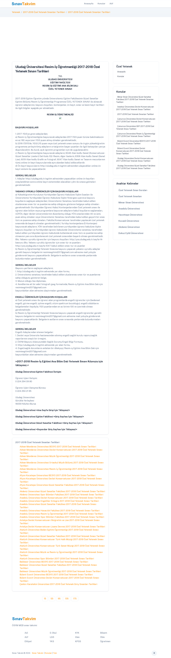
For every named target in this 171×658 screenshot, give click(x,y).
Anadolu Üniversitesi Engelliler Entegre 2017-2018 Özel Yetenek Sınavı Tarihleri (59, 501)
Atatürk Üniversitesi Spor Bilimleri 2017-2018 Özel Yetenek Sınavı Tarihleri (57, 558)
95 (59, 598)
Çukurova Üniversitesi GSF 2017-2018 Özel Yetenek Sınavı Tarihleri (135, 127)
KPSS (78, 641)
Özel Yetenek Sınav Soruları (132, 190)
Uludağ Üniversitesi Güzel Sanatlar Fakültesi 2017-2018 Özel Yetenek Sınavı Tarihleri (135, 167)
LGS (52, 637)
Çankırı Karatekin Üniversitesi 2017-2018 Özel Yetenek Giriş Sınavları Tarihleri (58, 584)
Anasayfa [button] (88, 3)
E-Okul (53, 633)
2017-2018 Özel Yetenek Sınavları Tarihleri (44, 12)
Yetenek (16, 12)
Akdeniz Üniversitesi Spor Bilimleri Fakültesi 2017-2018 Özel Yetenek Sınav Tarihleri (61, 494)
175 (75, 598)
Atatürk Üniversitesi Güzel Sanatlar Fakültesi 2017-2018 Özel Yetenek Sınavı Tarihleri (62, 536)
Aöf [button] (111, 3)
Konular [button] (101, 3)
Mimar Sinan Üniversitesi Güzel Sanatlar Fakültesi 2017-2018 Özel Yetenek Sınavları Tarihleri (134, 99)
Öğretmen (105, 641)
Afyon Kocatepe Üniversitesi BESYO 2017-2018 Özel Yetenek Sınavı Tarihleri (57, 475)
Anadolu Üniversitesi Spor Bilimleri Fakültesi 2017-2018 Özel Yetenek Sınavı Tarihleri (62, 517)
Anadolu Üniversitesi (129, 208)
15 (45, 598)
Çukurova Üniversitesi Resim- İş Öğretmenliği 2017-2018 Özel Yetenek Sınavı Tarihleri (135, 135)
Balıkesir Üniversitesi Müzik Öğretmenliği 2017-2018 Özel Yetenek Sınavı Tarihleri (60, 571)
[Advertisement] (85, 37)
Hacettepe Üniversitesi (130, 215)
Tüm (55, 653)
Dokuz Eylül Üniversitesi (130, 233)
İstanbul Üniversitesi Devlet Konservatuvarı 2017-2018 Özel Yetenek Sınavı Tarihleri (135, 108)
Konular (120, 76)
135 (67, 598)
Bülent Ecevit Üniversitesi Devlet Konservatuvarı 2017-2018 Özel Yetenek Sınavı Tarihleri (133, 151)
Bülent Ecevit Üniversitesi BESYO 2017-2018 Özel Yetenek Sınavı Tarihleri (56, 574)
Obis (102, 637)
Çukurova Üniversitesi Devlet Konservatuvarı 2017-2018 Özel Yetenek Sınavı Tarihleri (135, 120)
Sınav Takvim (37, 653)
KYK (77, 633)
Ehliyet (28, 641)
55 (52, 598)
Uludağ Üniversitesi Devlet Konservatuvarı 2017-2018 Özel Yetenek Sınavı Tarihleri (134, 159)
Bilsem (103, 633)
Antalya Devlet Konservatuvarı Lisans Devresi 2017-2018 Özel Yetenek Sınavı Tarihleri (62, 526)
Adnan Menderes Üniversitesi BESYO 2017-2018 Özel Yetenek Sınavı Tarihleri (58, 446)
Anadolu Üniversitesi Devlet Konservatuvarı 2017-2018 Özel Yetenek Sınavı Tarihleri (61, 498)
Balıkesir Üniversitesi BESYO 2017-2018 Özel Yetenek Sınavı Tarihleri (54, 562)
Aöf (26, 637)
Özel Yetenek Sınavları (130, 196)
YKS (52, 641)
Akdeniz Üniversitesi (129, 227)
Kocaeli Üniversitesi (128, 221)
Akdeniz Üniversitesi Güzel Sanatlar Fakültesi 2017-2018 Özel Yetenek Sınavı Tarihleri (62, 491)
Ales (77, 637)
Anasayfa (121, 72)
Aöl (26, 633)
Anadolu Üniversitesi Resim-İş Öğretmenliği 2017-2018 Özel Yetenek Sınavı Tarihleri (61, 514)
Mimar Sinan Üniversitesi (131, 202)
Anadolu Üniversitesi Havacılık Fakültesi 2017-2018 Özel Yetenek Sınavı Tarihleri (60, 510)
